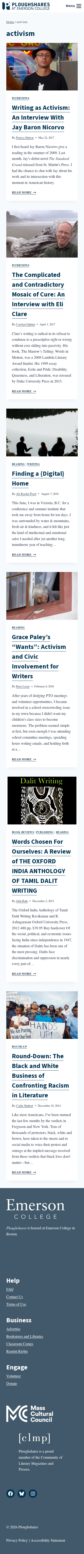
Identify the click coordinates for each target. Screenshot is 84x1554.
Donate (11, 1383)
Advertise (13, 1328)
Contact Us (14, 1296)
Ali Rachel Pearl (26, 494)
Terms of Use (16, 1304)
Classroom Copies (19, 1343)
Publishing (45, 832)
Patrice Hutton (25, 137)
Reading (18, 464)
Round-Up (19, 1046)
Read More (24, 192)
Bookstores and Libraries (24, 1336)
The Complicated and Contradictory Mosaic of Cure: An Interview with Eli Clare (38, 294)
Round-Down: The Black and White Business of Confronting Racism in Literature (40, 1075)
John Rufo (22, 901)
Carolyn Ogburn (25, 324)
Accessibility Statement (48, 1540)
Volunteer (13, 1375)
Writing (33, 464)
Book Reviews (23, 832)
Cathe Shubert (24, 1105)
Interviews (20, 98)
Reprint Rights (17, 1351)
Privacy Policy (17, 1540)
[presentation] (42, 66)
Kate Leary (23, 686)
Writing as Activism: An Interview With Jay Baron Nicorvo (41, 117)
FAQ (10, 1289)
